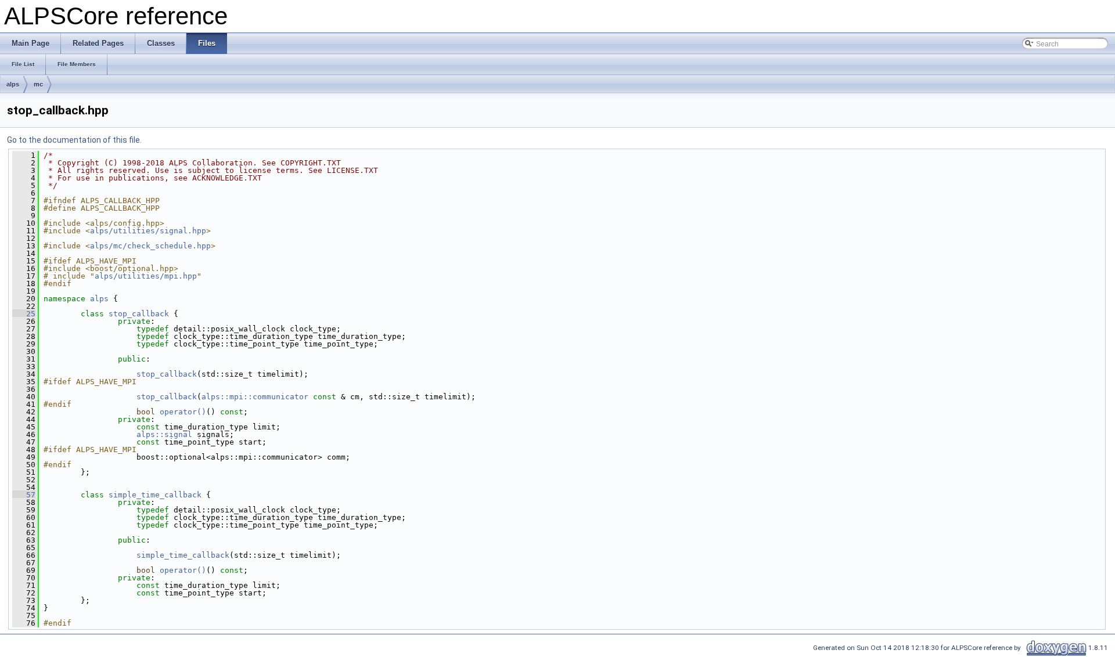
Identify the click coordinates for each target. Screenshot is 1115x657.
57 (23, 494)
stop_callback (139, 313)
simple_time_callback (155, 494)
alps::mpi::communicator (255, 396)
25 (23, 313)
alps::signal (164, 434)
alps (12, 84)
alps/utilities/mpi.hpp (146, 276)
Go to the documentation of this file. (74, 140)
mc (38, 84)
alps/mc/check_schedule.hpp (150, 245)
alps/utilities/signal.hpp (148, 230)
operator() (183, 411)
